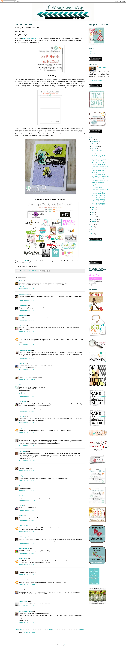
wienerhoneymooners (25, 611)
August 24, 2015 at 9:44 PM (26, 574)
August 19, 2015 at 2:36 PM (26, 300)
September (95, 146)
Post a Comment (22, 626)
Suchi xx (21, 286)
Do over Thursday (96, 150)
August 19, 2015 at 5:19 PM (26, 358)
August (94, 148)
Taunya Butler (23, 558)
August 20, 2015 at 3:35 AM (26, 422)
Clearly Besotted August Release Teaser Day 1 (98, 204)
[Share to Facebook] (48, 271)
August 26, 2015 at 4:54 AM (26, 622)
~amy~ (21, 466)
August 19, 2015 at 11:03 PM (27, 379)
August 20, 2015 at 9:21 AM (26, 445)
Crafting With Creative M (25, 394)
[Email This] (43, 271)
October (94, 144)
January (94, 221)
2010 (92, 234)
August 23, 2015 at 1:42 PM (26, 543)
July (93, 207)
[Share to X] (46, 271)
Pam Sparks (22, 495)
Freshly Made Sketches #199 (100, 180)
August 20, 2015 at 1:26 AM (26, 396)
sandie (21, 515)
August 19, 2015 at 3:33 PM (26, 331)
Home (50, 629)
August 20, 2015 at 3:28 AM (26, 411)
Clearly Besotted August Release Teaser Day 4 (98, 192)
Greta (20, 570)
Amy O (21, 428)
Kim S (21, 590)
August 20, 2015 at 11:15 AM (27, 460)
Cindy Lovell (102, 67)
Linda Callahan (23, 294)
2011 (92, 231)
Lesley (21, 476)
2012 (92, 229)
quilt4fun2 (22, 363)
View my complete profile (95, 80)
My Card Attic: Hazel (25, 350)
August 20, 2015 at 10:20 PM (27, 500)
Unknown (22, 580)
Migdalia (21, 385)
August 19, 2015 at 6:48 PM (26, 369)
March (94, 217)
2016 (92, 137)
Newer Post (19, 629)
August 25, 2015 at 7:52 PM (26, 606)
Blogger (66, 644)
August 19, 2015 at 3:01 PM (26, 310)
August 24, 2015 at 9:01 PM (26, 564)
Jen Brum (22, 416)
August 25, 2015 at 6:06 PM (26, 596)
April (93, 214)
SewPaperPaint (23, 601)
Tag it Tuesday (96, 185)
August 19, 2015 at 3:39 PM (26, 345)
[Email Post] (40, 270)
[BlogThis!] (44, 271)
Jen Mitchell (22, 401)
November (95, 141)
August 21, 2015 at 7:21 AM (26, 520)
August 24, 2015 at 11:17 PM (27, 584)
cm (20, 337)
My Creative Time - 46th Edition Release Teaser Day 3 (100, 169)
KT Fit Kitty (22, 537)
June (93, 210)
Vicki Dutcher (23, 315)
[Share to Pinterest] (49, 271)
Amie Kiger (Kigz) (24, 548)
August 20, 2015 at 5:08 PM (26, 480)
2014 (92, 224)
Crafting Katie (23, 305)
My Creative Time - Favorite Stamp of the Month (99, 156)
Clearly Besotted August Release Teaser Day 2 (98, 200)
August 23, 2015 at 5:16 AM (26, 531)
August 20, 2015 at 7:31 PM (26, 490)
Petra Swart (22, 451)
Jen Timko (22, 325)
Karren (21, 438)
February (94, 219)
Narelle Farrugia (23, 525)
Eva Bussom (22, 486)
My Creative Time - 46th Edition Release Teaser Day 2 (100, 173)
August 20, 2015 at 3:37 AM (26, 432)
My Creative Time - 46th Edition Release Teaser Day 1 (100, 177)
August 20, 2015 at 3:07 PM (26, 470)
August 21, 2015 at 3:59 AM (26, 510)
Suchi (21, 281)
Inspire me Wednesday (98, 182)
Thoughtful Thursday (97, 187)
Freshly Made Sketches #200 (100, 166)
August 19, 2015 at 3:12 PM (26, 320)
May (93, 212)
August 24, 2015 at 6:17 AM (26, 553)
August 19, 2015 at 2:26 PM (26, 288)
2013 (92, 227)
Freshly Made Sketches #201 (100, 153)
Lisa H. (21, 375)
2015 (92, 139)
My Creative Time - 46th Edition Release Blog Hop (100, 159)
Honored (92, 53)
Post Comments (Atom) (29, 632)
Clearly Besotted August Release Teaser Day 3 (98, 196)
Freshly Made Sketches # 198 (100, 189)
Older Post (82, 629)
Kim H (21, 505)
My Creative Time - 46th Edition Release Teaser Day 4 (100, 163)
